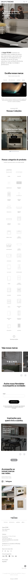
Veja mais (14, 460)
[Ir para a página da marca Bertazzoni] (12, 80)
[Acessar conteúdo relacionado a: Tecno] (12, 362)
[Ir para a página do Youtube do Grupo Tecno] (11, 551)
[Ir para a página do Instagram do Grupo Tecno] (5, 551)
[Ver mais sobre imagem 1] (8, 491)
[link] (9, 448)
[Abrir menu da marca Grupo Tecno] (7, 1)
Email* (4, 393)
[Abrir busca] (24, 1)
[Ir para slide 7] (17, 151)
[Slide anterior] (21, 375)
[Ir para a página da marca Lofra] (18, 522)
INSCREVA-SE (14, 401)
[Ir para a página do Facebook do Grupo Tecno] (2, 551)
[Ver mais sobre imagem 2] (20, 491)
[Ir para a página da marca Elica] (23, 522)
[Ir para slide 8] (18, 151)
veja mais (14, 137)
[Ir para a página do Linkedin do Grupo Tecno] (8, 551)
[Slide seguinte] (25, 375)
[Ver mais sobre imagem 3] (8, 504)
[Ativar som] (24, 85)
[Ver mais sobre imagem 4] (20, 504)
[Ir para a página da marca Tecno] (6, 522)
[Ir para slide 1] (10, 151)
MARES (16, 578)
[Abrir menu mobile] (26, 1)
